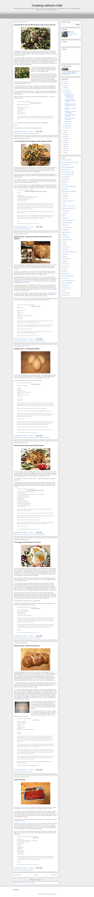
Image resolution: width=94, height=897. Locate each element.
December (67, 91)
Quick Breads (38, 340)
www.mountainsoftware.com (33, 432)
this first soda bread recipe (26, 281)
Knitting (63, 234)
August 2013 (23, 526)
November (67, 93)
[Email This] (36, 131)
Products (64, 254)
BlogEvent (64, 179)
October (67, 123)
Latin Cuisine (65, 237)
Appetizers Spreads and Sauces (69, 162)
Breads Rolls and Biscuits (29, 340)
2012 (64, 138)
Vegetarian (36, 133)
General (64, 217)
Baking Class (20, 340)
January (67, 127)
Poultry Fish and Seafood (68, 251)
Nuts (63, 242)
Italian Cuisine (65, 232)
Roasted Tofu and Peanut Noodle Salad (28, 445)
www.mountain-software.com (34, 223)
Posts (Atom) (38, 879)
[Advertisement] (39, 14)
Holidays (64, 225)
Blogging (64, 181)
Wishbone (16, 587)
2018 (64, 87)
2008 (64, 146)
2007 (64, 148)
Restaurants (64, 266)
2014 (64, 134)
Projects (64, 256)
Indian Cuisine (65, 227)
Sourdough (41, 437)
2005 (64, 152)
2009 (64, 144)
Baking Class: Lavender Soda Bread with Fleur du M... (70, 105)
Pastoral (52, 287)
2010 (64, 142)
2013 (64, 136)
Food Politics (65, 210)
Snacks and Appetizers (67, 280)
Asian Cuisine (65, 164)
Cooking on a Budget (67, 201)
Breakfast (19, 637)
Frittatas (64, 213)
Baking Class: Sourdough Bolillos (27, 349)
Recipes (19, 228)
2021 (64, 81)
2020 (64, 83)
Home (36, 875)
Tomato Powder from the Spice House (27, 823)
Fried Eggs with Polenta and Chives (27, 542)
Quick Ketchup (19, 780)
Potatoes (64, 249)
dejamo (20, 131)
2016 (64, 130)
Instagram (64, 230)
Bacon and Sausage (66, 167)
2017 (64, 89)
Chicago (64, 193)
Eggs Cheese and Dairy (27, 637)
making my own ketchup (25, 807)
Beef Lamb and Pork (66, 174)
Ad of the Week (65, 159)
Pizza (63, 244)
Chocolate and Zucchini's (29, 673)
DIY (18, 869)
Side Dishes (20, 133)
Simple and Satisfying (67, 275)
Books (63, 184)
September (67, 125)
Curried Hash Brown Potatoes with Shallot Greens (33, 141)
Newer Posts (17, 875)
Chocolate (64, 196)
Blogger (54, 894)
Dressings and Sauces (24, 869)
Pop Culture (64, 246)
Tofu (63, 290)
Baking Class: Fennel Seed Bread (26, 646)
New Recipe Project (66, 239)
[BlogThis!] (37, 131)
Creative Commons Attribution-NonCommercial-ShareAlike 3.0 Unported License (69, 73)
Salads (33, 534)
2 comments (30, 131)
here (33, 91)
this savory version (41, 277)
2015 (64, 132)
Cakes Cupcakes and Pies (68, 191)
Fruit (63, 215)
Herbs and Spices (66, 222)
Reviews (64, 268)
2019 (64, 85)
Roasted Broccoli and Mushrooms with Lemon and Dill (34, 25)
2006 (64, 150)
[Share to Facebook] (40, 131)
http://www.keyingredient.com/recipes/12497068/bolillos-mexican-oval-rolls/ (40, 429)
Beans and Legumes (66, 172)
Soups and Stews (66, 283)
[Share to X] (39, 131)
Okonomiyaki (42, 812)
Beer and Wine (65, 176)
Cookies (64, 198)
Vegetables (31, 133)
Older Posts (54, 875)
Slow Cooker (65, 278)
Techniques (25, 133)
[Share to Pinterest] (41, 131)
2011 (64, 140)
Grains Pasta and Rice (22, 534)
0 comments (31, 226)
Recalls (63, 261)
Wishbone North (23, 586)
